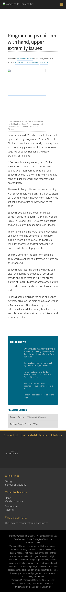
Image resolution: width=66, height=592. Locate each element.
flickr (43, 443)
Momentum (11, 506)
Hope (8, 498)
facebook (6, 443)
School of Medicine (15, 484)
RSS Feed (6, 462)
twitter (15, 443)
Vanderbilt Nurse (14, 501)
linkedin (53, 443)
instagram (25, 443)
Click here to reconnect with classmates (26, 523)
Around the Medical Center (27, 63)
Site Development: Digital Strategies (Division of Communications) (35, 539)
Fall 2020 (44, 63)
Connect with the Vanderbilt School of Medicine (33, 435)
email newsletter (33, 452)
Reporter (9, 509)
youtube (34, 443)
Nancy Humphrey (25, 59)
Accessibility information (33, 577)
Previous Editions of (28, 417)
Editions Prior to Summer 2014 (24, 424)
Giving (8, 481)
